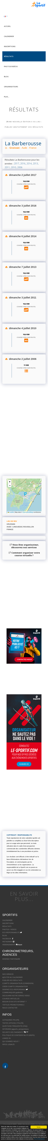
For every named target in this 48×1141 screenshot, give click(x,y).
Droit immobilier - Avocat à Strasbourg (16, 1091)
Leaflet (11, 512)
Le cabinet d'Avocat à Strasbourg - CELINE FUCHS (21, 1060)
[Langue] (24, 16)
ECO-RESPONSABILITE (11, 932)
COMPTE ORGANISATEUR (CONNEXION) (17, 983)
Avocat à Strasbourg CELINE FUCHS (15, 1050)
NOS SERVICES (8, 974)
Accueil (7, 26)
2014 (29, 163)
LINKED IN (6, 1038)
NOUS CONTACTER (9, 1008)
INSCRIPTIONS (8, 923)
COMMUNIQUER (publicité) (12, 992)
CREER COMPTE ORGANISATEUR (15, 986)
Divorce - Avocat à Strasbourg (13, 1079)
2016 (22, 163)
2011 (7, 167)
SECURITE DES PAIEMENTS (12, 1032)
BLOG (4, 935)
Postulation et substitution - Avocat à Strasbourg (20, 1103)
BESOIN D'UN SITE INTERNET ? (14, 1001)
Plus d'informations (39, 1139)
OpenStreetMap (28, 512)
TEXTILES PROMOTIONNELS (13, 1005)
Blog (6, 76)
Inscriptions (9, 46)
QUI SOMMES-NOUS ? (10, 1041)
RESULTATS (6, 926)
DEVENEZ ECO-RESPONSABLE (14, 989)
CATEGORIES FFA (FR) (10, 1020)
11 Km (26, 365)
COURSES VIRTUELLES (10, 998)
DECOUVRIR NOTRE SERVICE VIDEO (16, 995)
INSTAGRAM (7, 941)
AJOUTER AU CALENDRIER (12, 977)
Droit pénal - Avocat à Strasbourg (15, 1085)
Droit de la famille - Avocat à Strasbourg (17, 1082)
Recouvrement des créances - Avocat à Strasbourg (21, 1100)
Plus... (6, 97)
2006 (19, 167)
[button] (25, 494)
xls (26, 218)
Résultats (8, 56)
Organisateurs (11, 86)
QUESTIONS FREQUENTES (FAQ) (14, 1026)
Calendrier (9, 36)
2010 (13, 167)
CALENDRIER (7, 920)
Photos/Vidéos (11, 66)
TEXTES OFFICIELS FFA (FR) (12, 1023)
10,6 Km (26, 212)
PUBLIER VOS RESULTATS (12, 980)
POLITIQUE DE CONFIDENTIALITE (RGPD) (18, 1035)
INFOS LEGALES (8, 1044)
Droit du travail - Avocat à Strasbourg (16, 1094)
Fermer (39, 1127)
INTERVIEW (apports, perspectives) (15, 1029)
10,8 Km (26, 181)
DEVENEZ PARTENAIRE (11, 959)
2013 (35, 163)
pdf (26, 187)
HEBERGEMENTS (8, 944)
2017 (16, 163)
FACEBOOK (6, 938)
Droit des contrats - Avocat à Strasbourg (17, 1097)
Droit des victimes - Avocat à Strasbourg (17, 1088)
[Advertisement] (24, 444)
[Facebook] (5, 1066)
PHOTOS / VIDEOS (9, 929)
